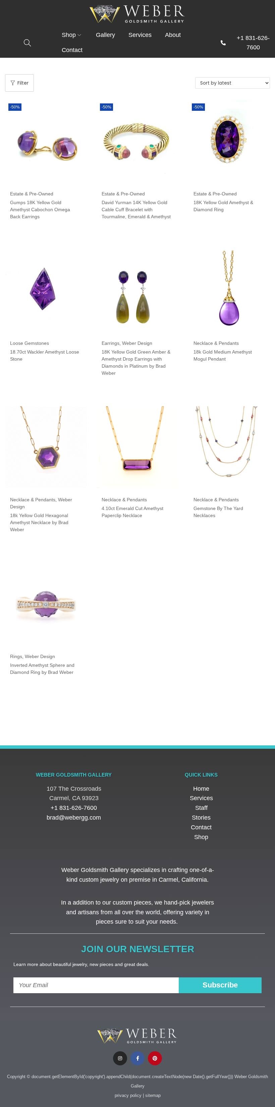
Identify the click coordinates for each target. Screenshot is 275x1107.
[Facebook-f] (137, 1058)
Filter (23, 83)
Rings (16, 656)
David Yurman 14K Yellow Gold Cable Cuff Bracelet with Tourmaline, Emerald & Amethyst (136, 209)
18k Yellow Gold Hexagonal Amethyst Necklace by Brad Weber (39, 522)
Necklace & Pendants (216, 343)
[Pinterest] (155, 1058)
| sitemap (152, 1095)
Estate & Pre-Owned (31, 193)
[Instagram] (120, 1058)
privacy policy (128, 1095)
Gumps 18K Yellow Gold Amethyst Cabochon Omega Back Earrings (40, 209)
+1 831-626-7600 (74, 807)
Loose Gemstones (29, 343)
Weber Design (137, 343)
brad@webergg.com (74, 817)
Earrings (110, 343)
